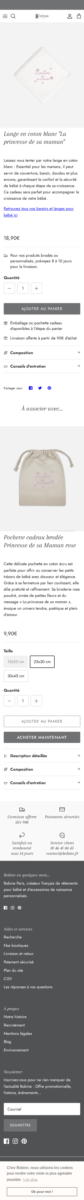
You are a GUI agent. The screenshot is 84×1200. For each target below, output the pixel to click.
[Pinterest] (19, 907)
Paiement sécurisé (19, 962)
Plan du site (13, 970)
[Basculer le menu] (5, 16)
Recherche (13, 937)
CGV (8, 978)
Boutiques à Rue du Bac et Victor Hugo (42, 5)
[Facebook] (5, 907)
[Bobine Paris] (42, 16)
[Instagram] (12, 907)
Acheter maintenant (42, 737)
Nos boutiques (16, 945)
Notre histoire (15, 1016)
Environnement (16, 1050)
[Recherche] (15, 16)
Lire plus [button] (30, 1180)
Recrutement (14, 1025)
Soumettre (20, 1125)
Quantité (11, 277)
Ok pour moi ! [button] (42, 1191)
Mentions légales (18, 1033)
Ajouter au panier (42, 308)
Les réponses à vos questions (28, 987)
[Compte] (68, 16)
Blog (7, 1041)
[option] (42, 75)
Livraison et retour (19, 953)
